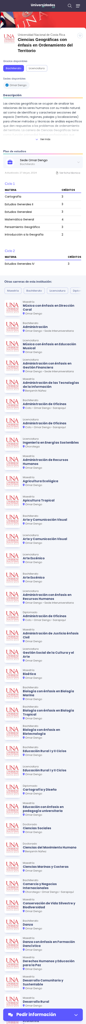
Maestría (13, 291)
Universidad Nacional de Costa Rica (41, 34)
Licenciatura (37, 68)
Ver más (45, 139)
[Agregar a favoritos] (80, 35)
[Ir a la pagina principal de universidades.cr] (43, 6)
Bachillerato (13, 68)
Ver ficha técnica (69, 173)
